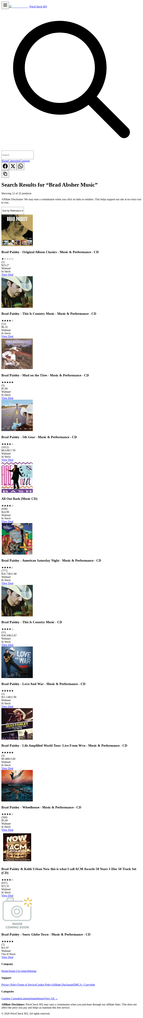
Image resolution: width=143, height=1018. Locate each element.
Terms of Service (26, 984)
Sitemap (32, 971)
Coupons (25, 160)
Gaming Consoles (11, 998)
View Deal (7, 274)
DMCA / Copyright (84, 984)
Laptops (25, 998)
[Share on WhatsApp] (20, 166)
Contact (23, 971)
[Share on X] (13, 166)
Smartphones (37, 998)
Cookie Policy (44, 984)
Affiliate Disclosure (62, 984)
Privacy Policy (9, 984)
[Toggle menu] (5, 5)
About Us (13, 971)
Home (4, 160)
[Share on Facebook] (5, 166)
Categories (14, 160)
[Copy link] (5, 174)
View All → (51, 998)
